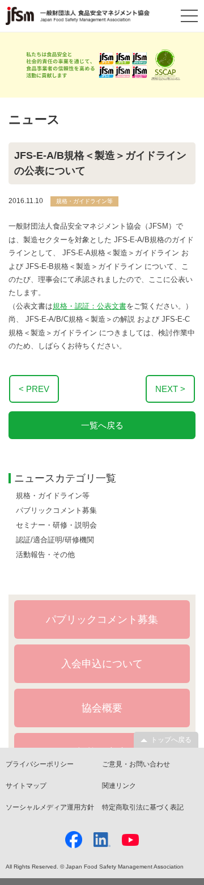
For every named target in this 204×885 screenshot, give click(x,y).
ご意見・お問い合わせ (136, 764)
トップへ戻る (171, 740)
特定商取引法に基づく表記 (143, 807)
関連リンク (119, 786)
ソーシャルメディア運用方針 (50, 807)
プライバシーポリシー (40, 764)
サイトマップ (26, 786)
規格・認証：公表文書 (89, 306)
